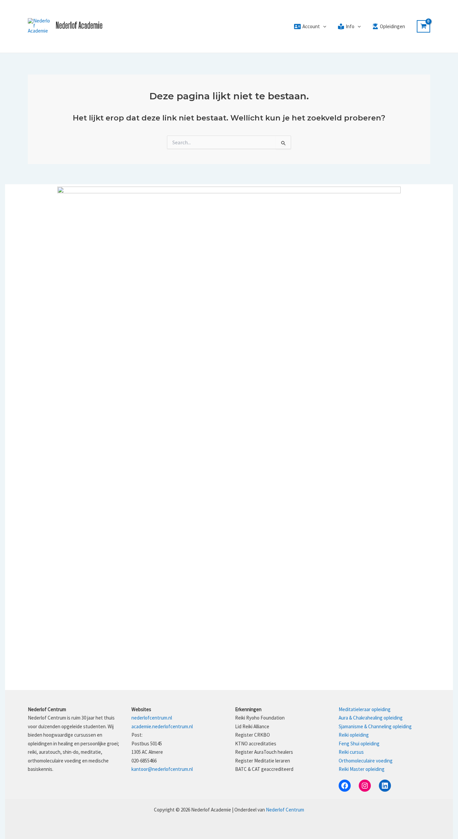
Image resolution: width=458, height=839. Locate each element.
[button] (323, 26)
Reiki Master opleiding (362, 769)
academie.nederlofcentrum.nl (162, 726)
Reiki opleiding (354, 735)
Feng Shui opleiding (359, 743)
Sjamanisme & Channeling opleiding (375, 726)
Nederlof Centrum (285, 809)
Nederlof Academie (79, 25)
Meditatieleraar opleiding (365, 709)
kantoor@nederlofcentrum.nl (162, 769)
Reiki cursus (351, 752)
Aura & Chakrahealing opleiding (371, 717)
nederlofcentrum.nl (151, 717)
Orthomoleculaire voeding (366, 760)
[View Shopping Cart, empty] (423, 26)
